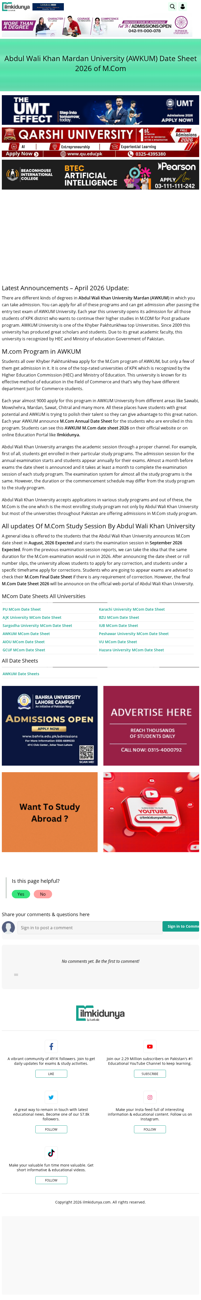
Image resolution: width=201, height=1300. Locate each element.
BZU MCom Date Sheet (119, 617)
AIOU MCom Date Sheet (24, 641)
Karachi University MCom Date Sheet (132, 609)
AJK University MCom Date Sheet (32, 617)
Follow (51, 1129)
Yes (21, 894)
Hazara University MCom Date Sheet (131, 649)
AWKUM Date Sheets (21, 673)
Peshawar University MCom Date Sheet (134, 633)
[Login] (182, 6)
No (43, 894)
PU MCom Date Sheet (22, 609)
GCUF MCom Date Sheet (24, 649)
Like (51, 1074)
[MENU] (195, 6)
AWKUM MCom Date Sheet (26, 633)
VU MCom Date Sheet (118, 641)
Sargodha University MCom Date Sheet (37, 625)
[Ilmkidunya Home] (16, 6)
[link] (48, 6)
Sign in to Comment (183, 926)
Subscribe (150, 1074)
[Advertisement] (100, 233)
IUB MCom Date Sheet (118, 625)
